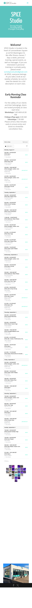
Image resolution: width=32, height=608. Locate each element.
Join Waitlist (25, 170)
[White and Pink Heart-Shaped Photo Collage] (16, 483)
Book (26, 155)
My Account (25, 142)
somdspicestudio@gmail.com (15, 72)
